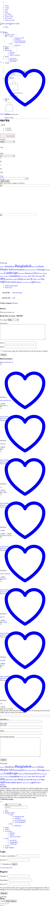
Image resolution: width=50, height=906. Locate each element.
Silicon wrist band (15, 837)
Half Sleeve (18, 45)
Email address (4, 880)
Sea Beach (6, 276)
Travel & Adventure (20, 41)
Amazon (2, 266)
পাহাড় (42, 279)
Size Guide (10, 136)
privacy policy (45, 889)
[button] (6, 27)
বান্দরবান (14, 282)
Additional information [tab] (11, 286)
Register (4, 893)
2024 (13, 298)
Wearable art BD (19, 38)
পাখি (39, 279)
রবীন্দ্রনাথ (19, 282)
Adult (11, 815)
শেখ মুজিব (2, 530)
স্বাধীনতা (39, 282)
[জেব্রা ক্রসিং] (11, 58)
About (6, 6)
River (36, 273)
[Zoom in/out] (1, 903)
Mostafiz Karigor (17, 293)
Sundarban (14, 276)
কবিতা (2, 279)
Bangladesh (23, 266)
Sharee (7, 827)
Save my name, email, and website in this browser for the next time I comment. (25, 351)
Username (3, 876)
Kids (11, 824)
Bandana (12, 833)
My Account (8, 18)
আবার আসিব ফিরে (33, 276)
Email (2, 347)
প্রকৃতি (2, 282)
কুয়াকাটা (7, 279)
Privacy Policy (9, 16)
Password (3, 860)
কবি (43, 276)
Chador (7, 829)
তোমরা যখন (2, 444)
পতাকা (34, 279)
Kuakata (47, 270)
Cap (36, 266)
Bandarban (10, 266)
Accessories (8, 831)
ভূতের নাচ (2, 617)
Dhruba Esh (6, 269)
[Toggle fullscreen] (3, 903)
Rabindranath (29, 273)
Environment (19, 269)
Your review (4, 323)
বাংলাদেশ (8, 282)
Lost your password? (6, 868)
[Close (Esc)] (8, 903)
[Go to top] (1, 801)
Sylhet (21, 276)
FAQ (6, 10)
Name (2, 343)
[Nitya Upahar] (9, 23)
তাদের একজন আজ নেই (5, 400)
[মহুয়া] (11, 46)
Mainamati (21, 273)
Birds (33, 266)
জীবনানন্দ (20, 279)
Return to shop (9, 117)
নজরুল (28, 279)
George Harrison (32, 270)
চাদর (10, 279)
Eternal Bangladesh (20, 42)
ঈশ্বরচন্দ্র (40, 276)
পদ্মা (37, 279)
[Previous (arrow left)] (1, 905)
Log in (14, 864)
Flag (26, 270)
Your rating (4, 320)
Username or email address (8, 856)
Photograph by (14, 60)
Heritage (41, 269)
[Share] (6, 903)
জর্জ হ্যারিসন (15, 279)
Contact (7, 8)
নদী (31, 279)
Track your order (10, 20)
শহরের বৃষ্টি (2, 660)
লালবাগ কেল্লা (25, 282)
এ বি (1, 704)
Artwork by (13, 840)
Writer (25, 276)
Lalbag (2, 273)
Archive (7, 846)
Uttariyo (12, 835)
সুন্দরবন (34, 282)
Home (6, 33)
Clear (1, 147)
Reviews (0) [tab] (8, 287)
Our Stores (8, 14)
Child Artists (13, 61)
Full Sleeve (18, 39)
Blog (6, 12)
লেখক (30, 282)
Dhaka (41, 266)
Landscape (11, 273)
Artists (7, 838)
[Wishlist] (1, 62)
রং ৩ (1, 487)
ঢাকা (25, 279)
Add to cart (5, 181)
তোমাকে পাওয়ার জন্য (5, 574)
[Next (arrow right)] (3, 905)
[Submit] (6, 809)
